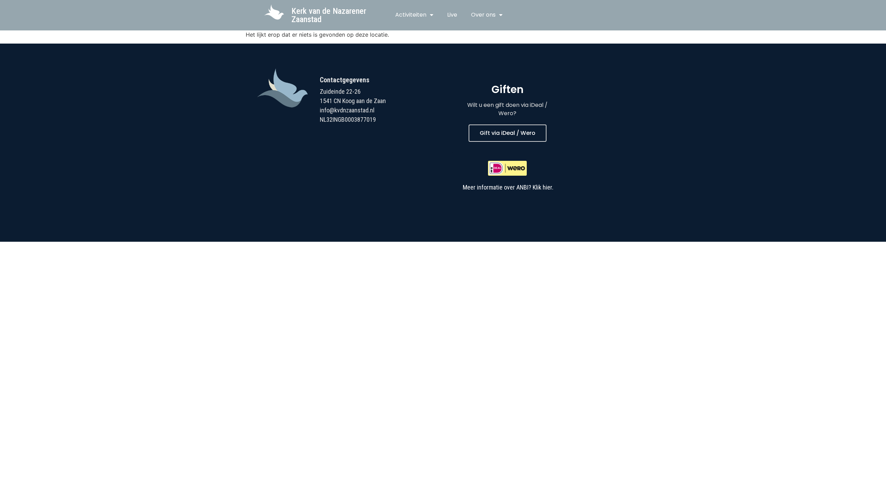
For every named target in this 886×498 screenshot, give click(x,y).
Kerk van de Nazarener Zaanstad (328, 15)
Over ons (483, 15)
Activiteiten (410, 15)
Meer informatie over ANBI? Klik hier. (508, 187)
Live (452, 15)
